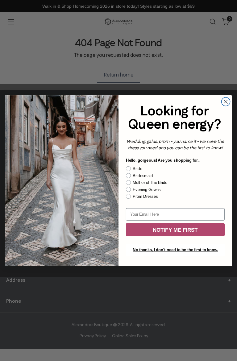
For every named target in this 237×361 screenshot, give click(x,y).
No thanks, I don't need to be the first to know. (175, 250)
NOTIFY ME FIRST (175, 229)
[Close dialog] (226, 101)
